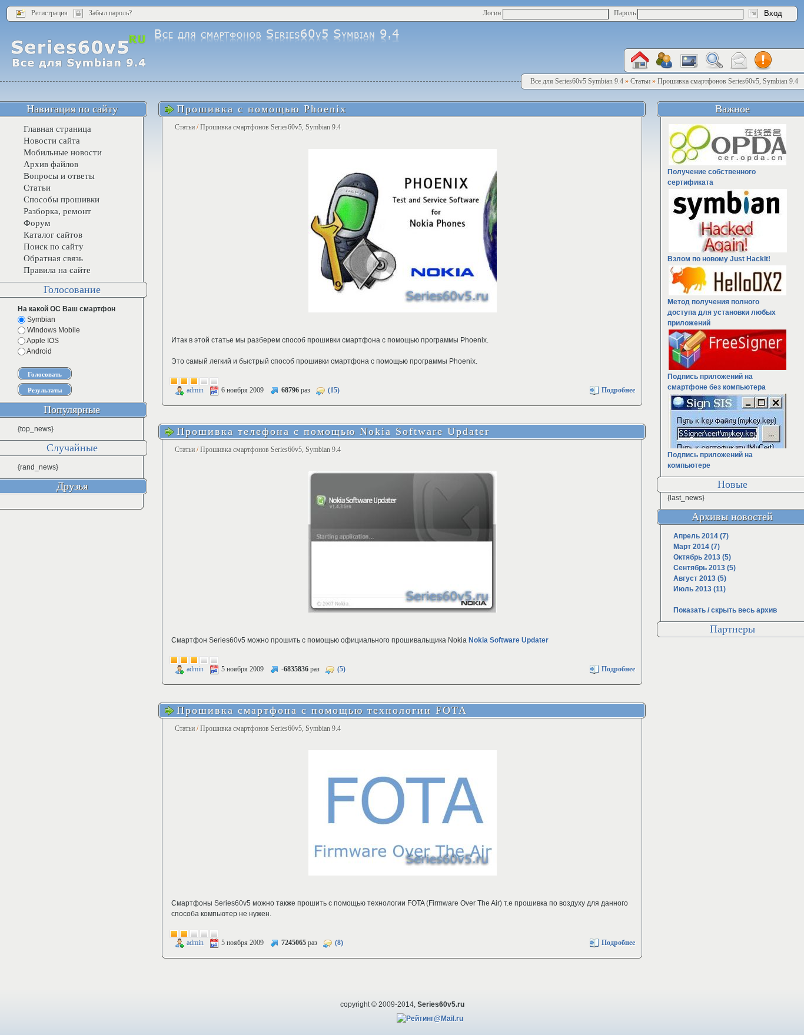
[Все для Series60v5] (78, 51)
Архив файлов (51, 164)
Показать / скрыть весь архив (725, 610)
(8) (339, 943)
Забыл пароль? (110, 13)
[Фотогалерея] (689, 60)
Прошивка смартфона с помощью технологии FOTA (322, 710)
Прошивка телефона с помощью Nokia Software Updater (333, 431)
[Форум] (664, 60)
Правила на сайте (57, 270)
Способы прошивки (61, 199)
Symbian (40, 319)
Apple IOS (42, 341)
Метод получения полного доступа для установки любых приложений (721, 312)
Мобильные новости (63, 152)
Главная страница (57, 129)
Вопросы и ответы (59, 176)
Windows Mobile (52, 330)
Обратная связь (53, 258)
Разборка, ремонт (57, 211)
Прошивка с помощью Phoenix (262, 109)
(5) (341, 669)
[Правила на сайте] (763, 60)
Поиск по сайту (54, 246)
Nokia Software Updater (509, 640)
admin (195, 390)
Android (38, 351)
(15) (334, 390)
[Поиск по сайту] (714, 60)
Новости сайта (52, 140)
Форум (37, 223)
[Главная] (639, 60)
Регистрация (49, 13)
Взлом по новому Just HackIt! (718, 259)
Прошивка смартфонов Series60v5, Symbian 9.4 (270, 127)
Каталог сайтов (53, 234)
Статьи (185, 127)
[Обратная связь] (738, 60)
